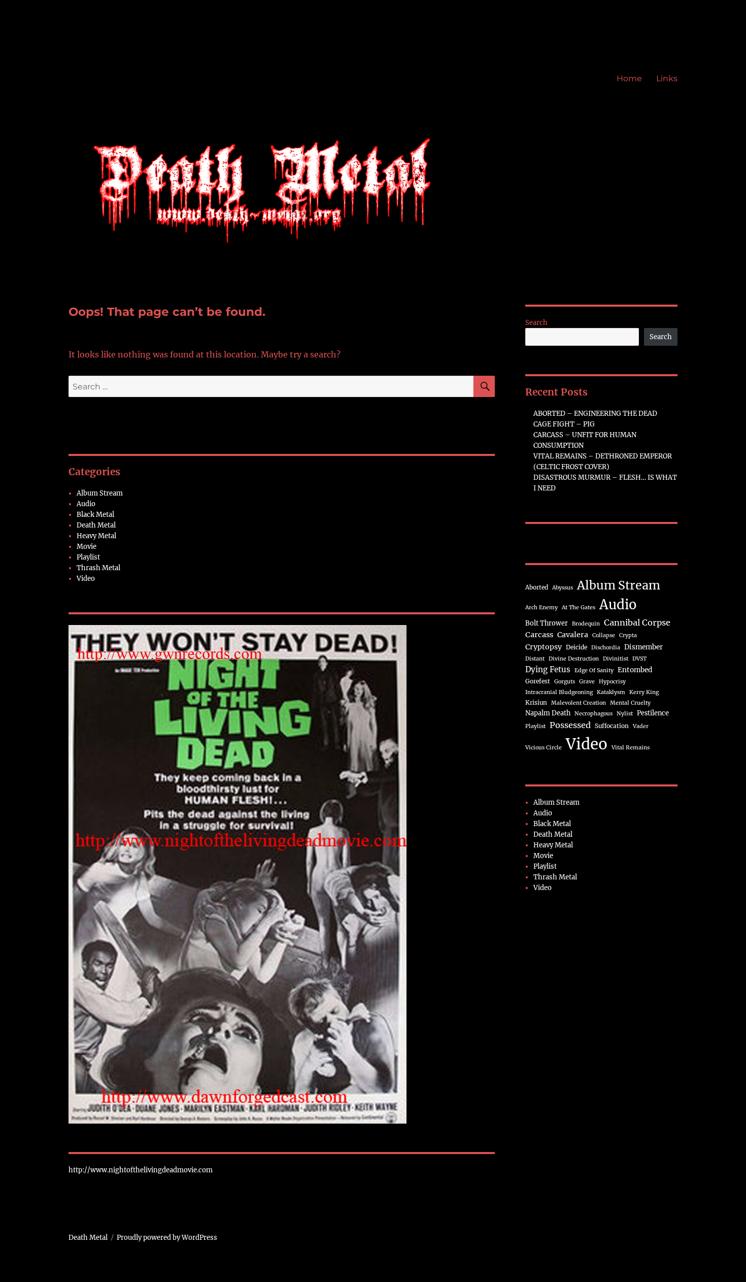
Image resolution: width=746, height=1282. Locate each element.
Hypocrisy (612, 681)
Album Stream (100, 493)
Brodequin (586, 623)
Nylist (625, 713)
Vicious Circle (543, 747)
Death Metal (96, 525)
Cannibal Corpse (637, 622)
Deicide (576, 647)
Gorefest (537, 681)
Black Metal (95, 514)
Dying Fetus (547, 669)
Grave (587, 681)
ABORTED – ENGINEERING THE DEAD (595, 413)
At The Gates (578, 607)
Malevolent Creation (578, 703)
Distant (535, 658)
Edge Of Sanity (594, 670)
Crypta (628, 635)
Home (629, 78)
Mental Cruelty (630, 703)
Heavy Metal (96, 536)
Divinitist (615, 658)
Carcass (539, 634)
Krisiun (536, 702)
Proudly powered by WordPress (167, 1237)
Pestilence (653, 713)
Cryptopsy (543, 646)
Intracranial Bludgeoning (559, 692)
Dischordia (605, 647)
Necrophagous (593, 713)
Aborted (536, 587)
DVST (639, 658)
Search (536, 322)
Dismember (643, 647)
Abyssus (562, 587)
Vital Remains (631, 747)
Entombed (635, 670)
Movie (86, 546)
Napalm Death (547, 713)
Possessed (570, 725)
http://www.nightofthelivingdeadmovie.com (141, 1170)
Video (86, 578)
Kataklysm (611, 692)
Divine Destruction (574, 658)
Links (666, 78)
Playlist (88, 557)
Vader (641, 726)
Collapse (603, 635)
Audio (86, 504)
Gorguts (564, 681)
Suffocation (612, 726)
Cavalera (572, 634)
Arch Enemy (541, 607)
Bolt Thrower (546, 623)
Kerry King (644, 692)
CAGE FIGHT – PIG (564, 424)
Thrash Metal (98, 568)
